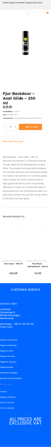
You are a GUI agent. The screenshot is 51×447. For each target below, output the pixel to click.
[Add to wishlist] (31, 137)
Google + (20, 137)
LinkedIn (15, 137)
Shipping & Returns (8, 397)
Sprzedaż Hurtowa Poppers (11, 378)
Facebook (5, 137)
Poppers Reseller (6, 367)
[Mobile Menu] (5, 14)
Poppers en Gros (6, 351)
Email (25, 137)
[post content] (13, 239)
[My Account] (43, 13)
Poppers (8, 345)
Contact (3, 391)
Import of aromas (7, 403)
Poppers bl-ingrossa (8, 362)
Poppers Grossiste (7, 356)
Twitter (10, 137)
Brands (26, 118)
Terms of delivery (7, 408)
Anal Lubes (18, 118)
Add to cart (32, 127)
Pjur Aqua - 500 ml (13, 263)
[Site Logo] (15, 14)
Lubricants (34, 118)
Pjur (40, 118)
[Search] (34, 13)
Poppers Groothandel (8, 340)
